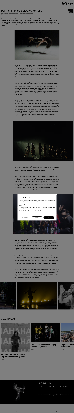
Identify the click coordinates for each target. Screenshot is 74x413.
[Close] (56, 194)
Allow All (49, 217)
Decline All (37, 217)
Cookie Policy (27, 208)
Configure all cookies (25, 217)
